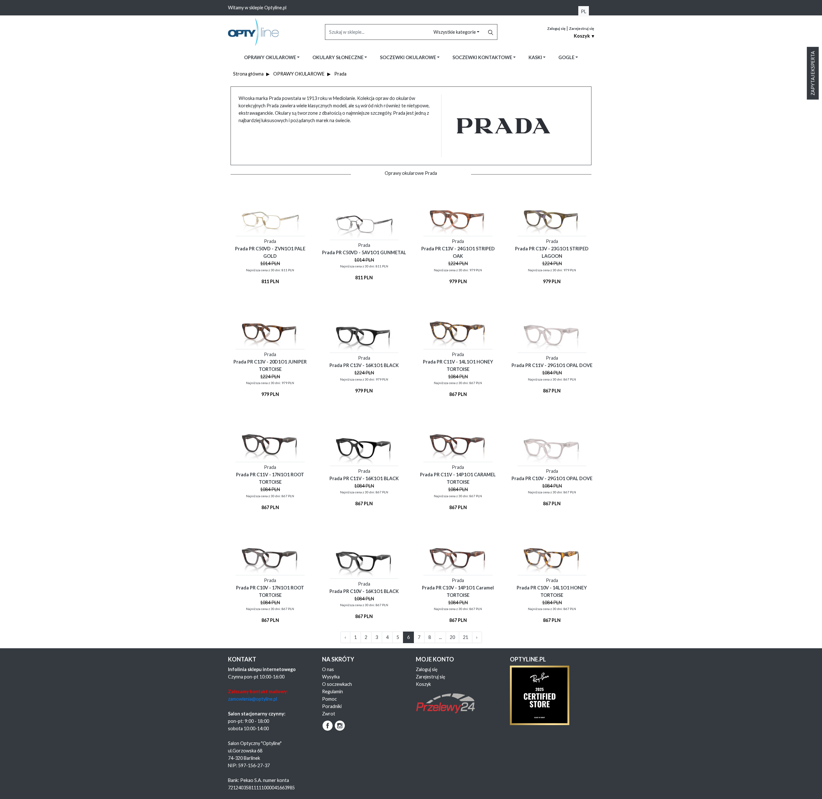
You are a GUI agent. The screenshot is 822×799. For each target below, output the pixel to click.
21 (465, 637)
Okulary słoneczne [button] (338, 57)
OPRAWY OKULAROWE (299, 73)
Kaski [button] (536, 57)
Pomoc (329, 699)
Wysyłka (331, 676)
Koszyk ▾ (584, 36)
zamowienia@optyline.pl (252, 699)
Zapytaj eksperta (813, 73)
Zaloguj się (556, 28)
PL (583, 11)
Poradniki (332, 706)
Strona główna (248, 73)
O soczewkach (337, 684)
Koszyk (423, 684)
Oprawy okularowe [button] (270, 57)
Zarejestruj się (581, 28)
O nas (328, 669)
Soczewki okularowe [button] (408, 57)
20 (452, 637)
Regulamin (332, 691)
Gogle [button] (566, 57)
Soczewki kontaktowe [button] (482, 57)
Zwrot (328, 713)
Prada (340, 73)
